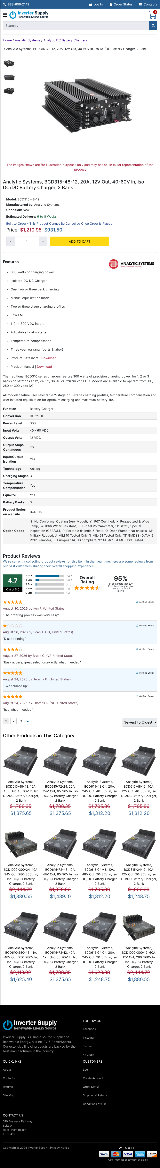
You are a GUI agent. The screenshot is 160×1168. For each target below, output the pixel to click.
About (7, 1069)
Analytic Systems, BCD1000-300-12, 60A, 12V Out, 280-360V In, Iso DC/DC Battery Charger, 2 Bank (139, 957)
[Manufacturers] (5, 15)
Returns (8, 1086)
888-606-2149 (18, 4)
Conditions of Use (95, 1104)
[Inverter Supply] (28, 15)
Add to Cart (79, 241)
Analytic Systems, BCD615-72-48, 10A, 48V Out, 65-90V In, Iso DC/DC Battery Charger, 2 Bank (60, 874)
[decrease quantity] (10, 241)
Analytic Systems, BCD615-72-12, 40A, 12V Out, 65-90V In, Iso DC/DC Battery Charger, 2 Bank (60, 957)
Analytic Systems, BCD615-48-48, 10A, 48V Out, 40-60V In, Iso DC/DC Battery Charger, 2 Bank (21, 791)
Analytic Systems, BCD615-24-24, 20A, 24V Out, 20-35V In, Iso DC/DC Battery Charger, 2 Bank (99, 957)
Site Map (8, 1095)
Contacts (150, 4)
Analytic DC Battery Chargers (65, 40)
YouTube (88, 1054)
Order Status (123, 4)
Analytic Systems (27, 40)
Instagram (89, 1037)
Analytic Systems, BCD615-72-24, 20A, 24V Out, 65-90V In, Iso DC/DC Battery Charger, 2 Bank (60, 791)
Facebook (89, 1029)
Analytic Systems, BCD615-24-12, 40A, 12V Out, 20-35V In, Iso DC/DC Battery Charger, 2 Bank (139, 874)
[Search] (153, 25)
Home (7, 40)
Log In (98, 4)
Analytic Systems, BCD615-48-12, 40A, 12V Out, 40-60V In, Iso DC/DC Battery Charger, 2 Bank (139, 791)
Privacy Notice (59, 1147)
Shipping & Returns (95, 1095)
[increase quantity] (43, 241)
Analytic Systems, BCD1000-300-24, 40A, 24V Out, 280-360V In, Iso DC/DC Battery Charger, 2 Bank (21, 874)
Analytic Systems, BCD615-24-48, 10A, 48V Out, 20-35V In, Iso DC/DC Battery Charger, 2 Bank (99, 874)
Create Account (93, 1078)
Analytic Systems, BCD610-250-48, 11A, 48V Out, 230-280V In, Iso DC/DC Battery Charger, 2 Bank (21, 957)
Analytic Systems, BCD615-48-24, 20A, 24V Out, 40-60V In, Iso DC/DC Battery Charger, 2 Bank (99, 791)
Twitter (87, 1046)
